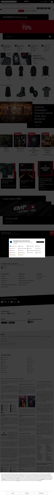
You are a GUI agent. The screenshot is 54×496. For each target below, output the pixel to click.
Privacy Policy (39, 480)
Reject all (27, 493)
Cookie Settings (17, 480)
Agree (13, 493)
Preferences (41, 493)
